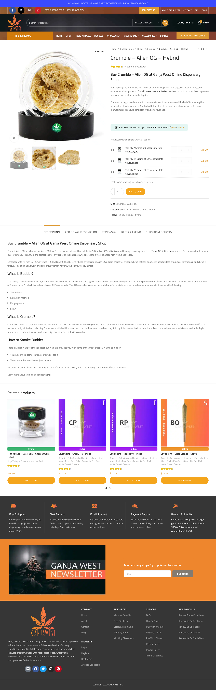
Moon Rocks (64, 461)
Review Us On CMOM (189, 632)
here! (47, 374)
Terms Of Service (154, 655)
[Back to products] (202, 49)
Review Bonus (187, 609)
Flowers (147, 91)
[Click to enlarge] (14, 138)
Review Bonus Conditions (191, 615)
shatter (108, 285)
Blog (83, 632)
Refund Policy (153, 644)
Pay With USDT (153, 632)
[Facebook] (35, 669)
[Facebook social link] (12, 10)
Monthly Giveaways (124, 638)
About (84, 621)
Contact (85, 627)
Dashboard (86, 659)
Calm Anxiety (74, 458)
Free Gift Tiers (121, 621)
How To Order (152, 621)
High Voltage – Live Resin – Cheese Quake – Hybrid (29, 455)
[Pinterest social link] (38, 10)
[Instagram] (50, 669)
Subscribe (182, 573)
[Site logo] (14, 22)
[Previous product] (198, 49)
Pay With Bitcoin (154, 638)
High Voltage (13, 461)
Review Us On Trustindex (191, 621)
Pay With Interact (154, 627)
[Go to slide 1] (106, 488)
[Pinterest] (58, 669)
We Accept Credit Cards (192, 36)
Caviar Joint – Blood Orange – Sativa (179, 454)
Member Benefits (122, 615)
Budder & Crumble (146, 49)
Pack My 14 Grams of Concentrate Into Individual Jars (144, 161)
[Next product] (207, 49)
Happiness (86, 458)
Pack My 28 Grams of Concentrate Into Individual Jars (144, 172)
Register (85, 653)
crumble (129, 215)
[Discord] (28, 669)
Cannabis (86, 461)
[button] (31, 480)
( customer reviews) (135, 66)
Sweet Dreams (72, 464)
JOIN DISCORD (148, 10)
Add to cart (135, 192)
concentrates (160, 91)
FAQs (148, 615)
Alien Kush (169, 251)
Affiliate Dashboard (90, 665)
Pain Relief (76, 461)
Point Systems (121, 632)
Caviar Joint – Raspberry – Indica (126, 454)
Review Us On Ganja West (192, 638)
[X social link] (21, 10)
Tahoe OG (156, 251)
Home (113, 49)
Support (151, 609)
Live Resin (39, 461)
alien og (120, 215)
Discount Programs (123, 627)
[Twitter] (43, 669)
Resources (120, 609)
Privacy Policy (153, 650)
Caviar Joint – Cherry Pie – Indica (75, 454)
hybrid (138, 215)
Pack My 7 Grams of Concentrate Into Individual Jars (143, 150)
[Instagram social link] (29, 10)
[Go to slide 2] (110, 488)
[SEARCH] (165, 23)
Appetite (63, 458)
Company (86, 609)
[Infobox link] (67, 515)
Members (86, 641)
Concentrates (127, 49)
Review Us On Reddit (189, 627)
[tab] (52, 230)
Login (84, 647)
